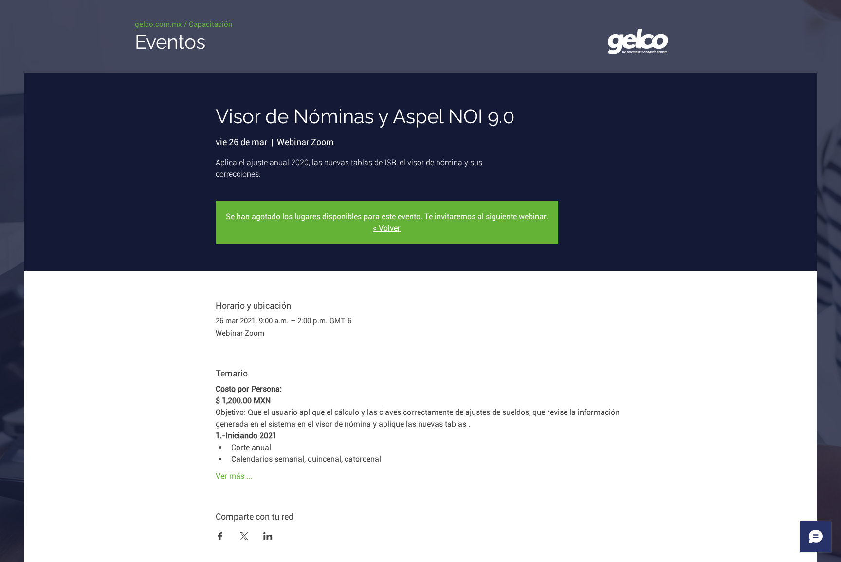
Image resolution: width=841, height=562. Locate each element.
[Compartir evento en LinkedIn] (268, 536)
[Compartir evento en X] (244, 536)
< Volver (387, 228)
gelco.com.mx (158, 24)
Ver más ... (234, 476)
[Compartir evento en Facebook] (220, 536)
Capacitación (211, 24)
